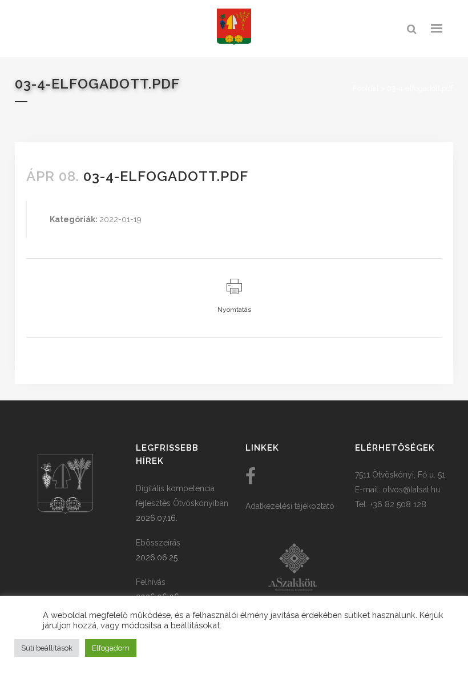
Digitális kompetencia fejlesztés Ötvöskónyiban (182, 496)
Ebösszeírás (158, 542)
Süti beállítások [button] (46, 648)
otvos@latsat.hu (411, 489)
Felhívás (151, 582)
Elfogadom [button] (111, 648)
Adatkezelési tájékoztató (289, 506)
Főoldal (366, 88)
